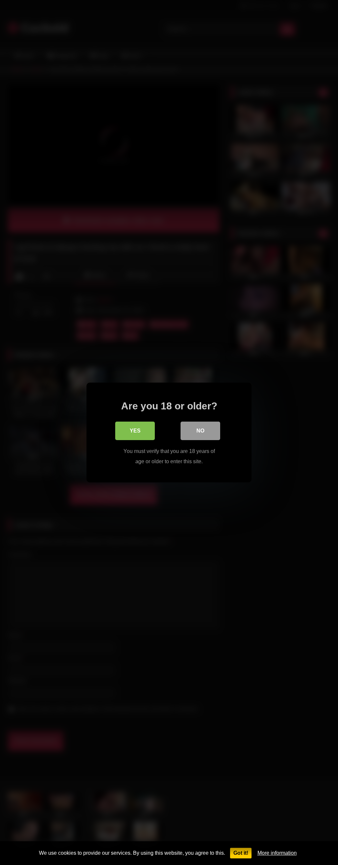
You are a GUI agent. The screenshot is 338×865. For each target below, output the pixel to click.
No (200, 430)
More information (277, 853)
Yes (135, 430)
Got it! (240, 853)
